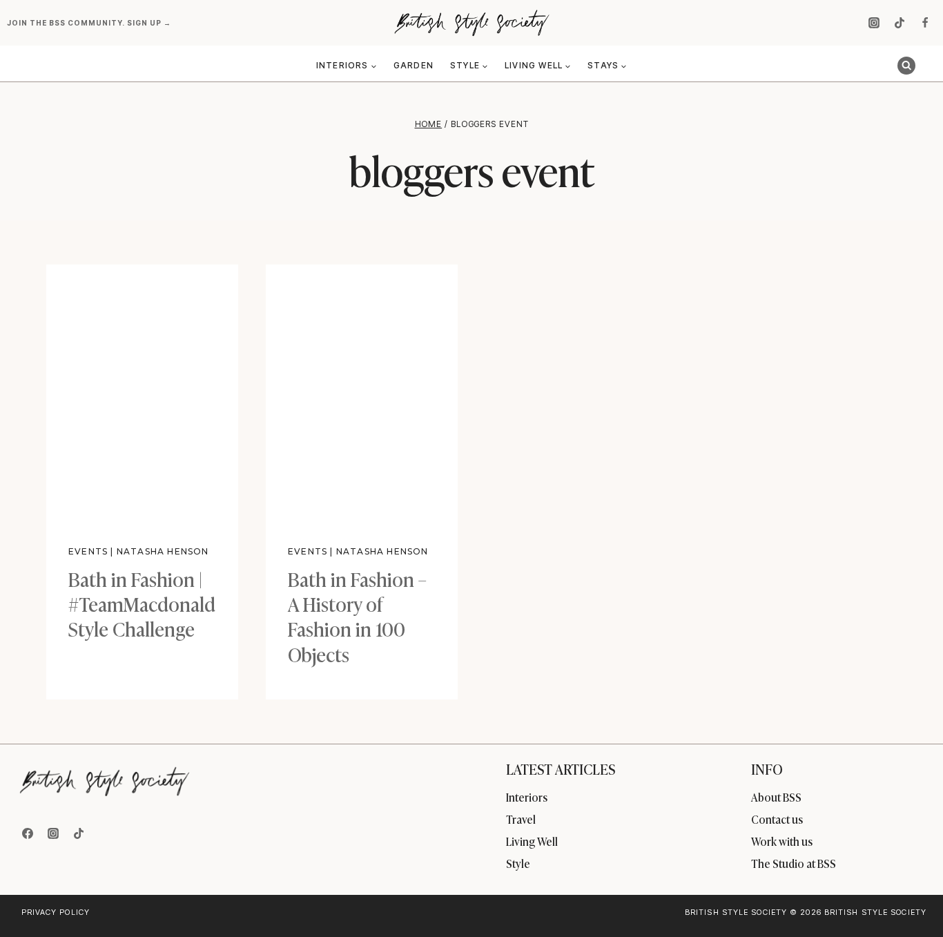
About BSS (776, 797)
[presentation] (142, 392)
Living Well (532, 841)
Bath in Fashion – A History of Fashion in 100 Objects (357, 616)
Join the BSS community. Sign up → (90, 23)
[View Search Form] (906, 66)
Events (88, 551)
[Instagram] (874, 23)
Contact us (777, 819)
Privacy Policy (55, 912)
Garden (413, 65)
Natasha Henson (163, 551)
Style (518, 863)
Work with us (782, 841)
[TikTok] (899, 23)
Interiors (526, 797)
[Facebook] (925, 23)
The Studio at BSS (793, 863)
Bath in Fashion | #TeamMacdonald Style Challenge (141, 603)
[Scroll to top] (909, 896)
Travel (521, 819)
